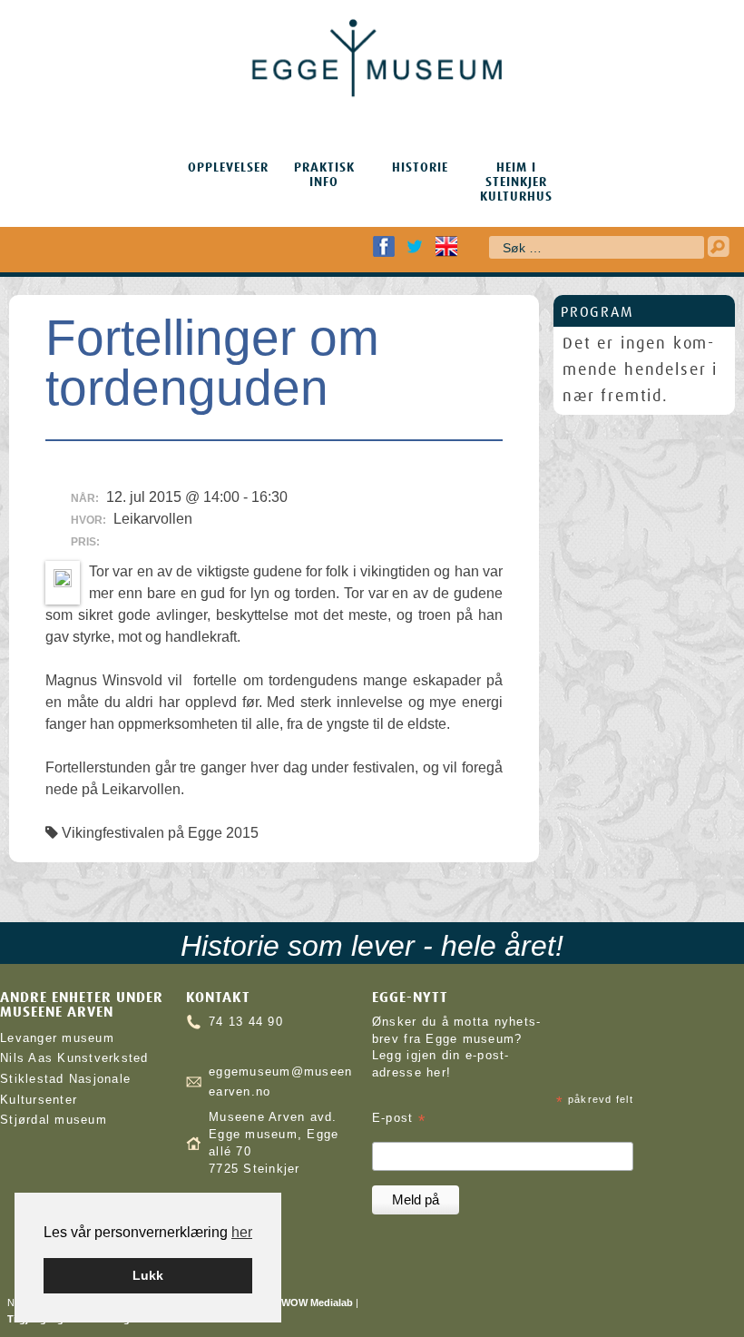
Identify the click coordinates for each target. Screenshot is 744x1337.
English (446, 246)
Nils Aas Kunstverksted (74, 1058)
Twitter (415, 246)
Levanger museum (57, 1038)
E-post (399, 1118)
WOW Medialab (317, 1302)
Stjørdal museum (53, 1120)
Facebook (384, 246)
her (241, 1232)
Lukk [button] (147, 1275)
